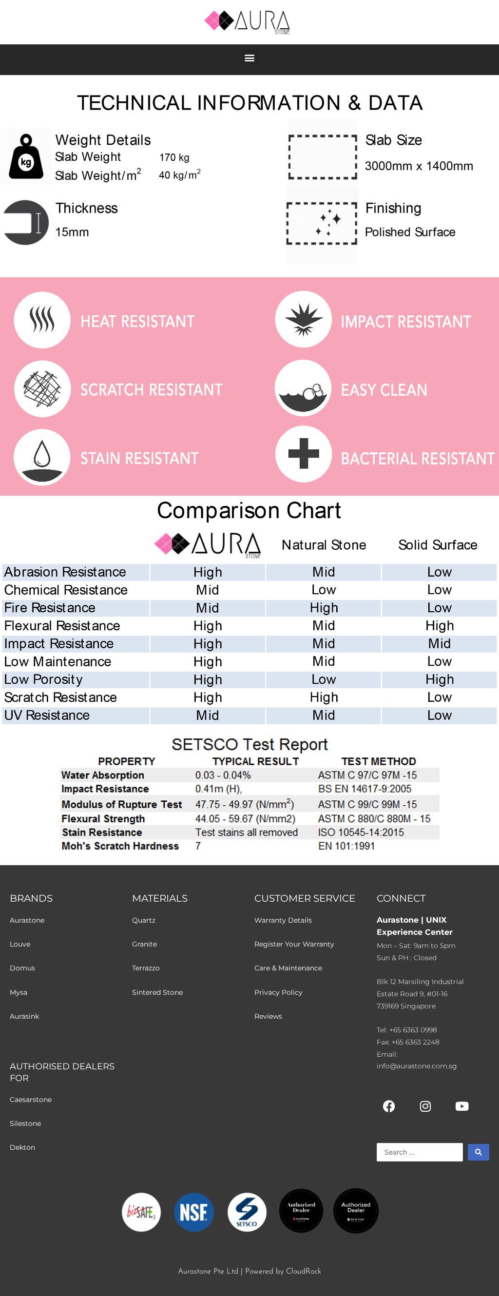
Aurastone (27, 920)
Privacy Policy (278, 992)
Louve (20, 944)
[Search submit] (478, 1152)
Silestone (25, 1123)
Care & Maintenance (288, 968)
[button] (250, 57)
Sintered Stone (157, 992)
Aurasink (24, 1016)
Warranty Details (283, 920)
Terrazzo (146, 968)
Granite (144, 944)
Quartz (143, 920)
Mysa (18, 992)
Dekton (22, 1147)
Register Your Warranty (294, 944)
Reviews (268, 1016)
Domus (22, 968)
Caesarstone (31, 1099)
